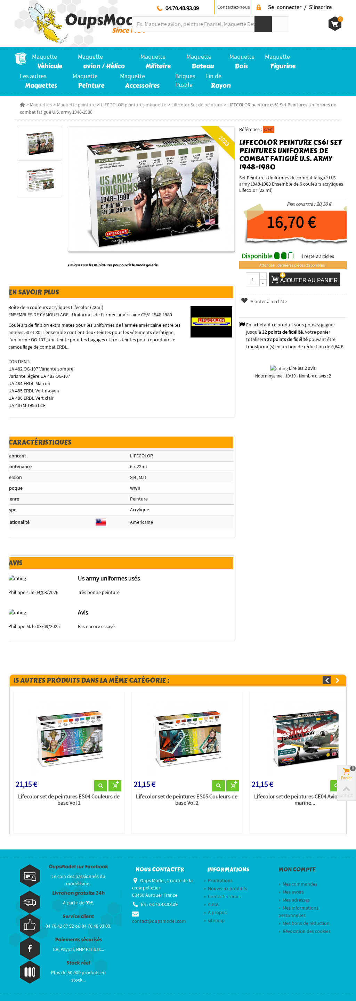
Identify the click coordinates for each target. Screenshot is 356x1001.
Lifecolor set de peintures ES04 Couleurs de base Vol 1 (69, 800)
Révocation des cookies (304, 931)
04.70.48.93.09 (182, 8)
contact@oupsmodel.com (159, 921)
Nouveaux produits (225, 888)
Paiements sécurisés (78, 939)
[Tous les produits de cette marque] (211, 321)
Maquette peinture (76, 104)
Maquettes (41, 104)
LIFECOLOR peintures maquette (133, 104)
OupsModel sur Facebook (78, 866)
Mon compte (296, 869)
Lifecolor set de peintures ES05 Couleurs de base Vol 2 (186, 800)
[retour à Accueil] (22, 104)
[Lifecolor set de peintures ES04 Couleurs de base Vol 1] (69, 738)
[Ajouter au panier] (114, 785)
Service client (78, 916)
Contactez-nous (233, 7)
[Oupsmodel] (82, 23)
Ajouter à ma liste (268, 301)
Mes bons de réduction (304, 923)
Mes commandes (297, 884)
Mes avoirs (291, 892)
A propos (215, 912)
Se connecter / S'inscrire (300, 7)
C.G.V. (211, 904)
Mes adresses (294, 900)
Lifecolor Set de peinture (196, 104)
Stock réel (78, 963)
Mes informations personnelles (298, 911)
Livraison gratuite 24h (78, 893)
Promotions (218, 880)
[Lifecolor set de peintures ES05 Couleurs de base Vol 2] (187, 738)
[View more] (100, 785)
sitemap (214, 920)
